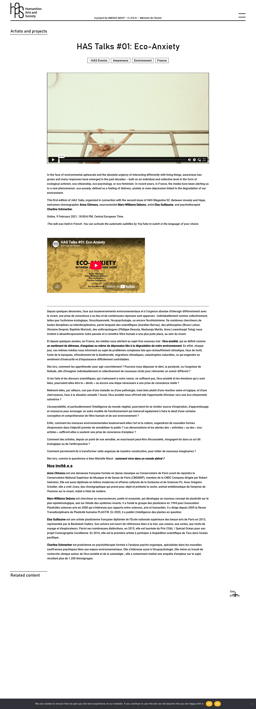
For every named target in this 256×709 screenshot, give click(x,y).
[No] (251, 704)
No (217, 703)
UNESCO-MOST (116, 18)
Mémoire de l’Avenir (151, 18)
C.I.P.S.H (132, 18)
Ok (209, 703)
